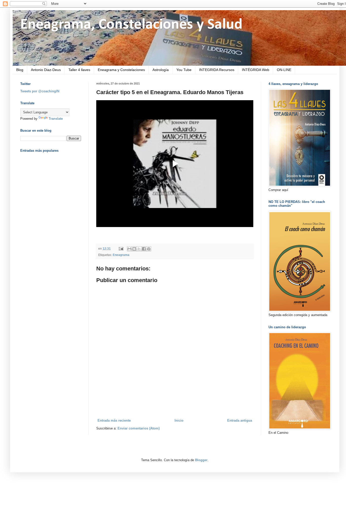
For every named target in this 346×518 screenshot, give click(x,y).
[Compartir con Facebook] (143, 248)
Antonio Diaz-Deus (46, 70)
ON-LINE (284, 70)
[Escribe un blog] (134, 248)
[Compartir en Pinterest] (148, 248)
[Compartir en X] (139, 248)
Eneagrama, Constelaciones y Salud (131, 24)
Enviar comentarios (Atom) (139, 428)
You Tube (183, 70)
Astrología (160, 70)
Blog (19, 70)
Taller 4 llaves (79, 70)
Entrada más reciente (114, 420)
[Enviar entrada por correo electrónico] (120, 248)
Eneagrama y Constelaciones (121, 70)
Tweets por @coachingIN (39, 91)
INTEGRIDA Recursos (216, 70)
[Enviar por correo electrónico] (129, 248)
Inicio (179, 420)
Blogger (201, 460)
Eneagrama (121, 254)
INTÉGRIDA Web (255, 70)
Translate (56, 118)
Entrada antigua (239, 420)
